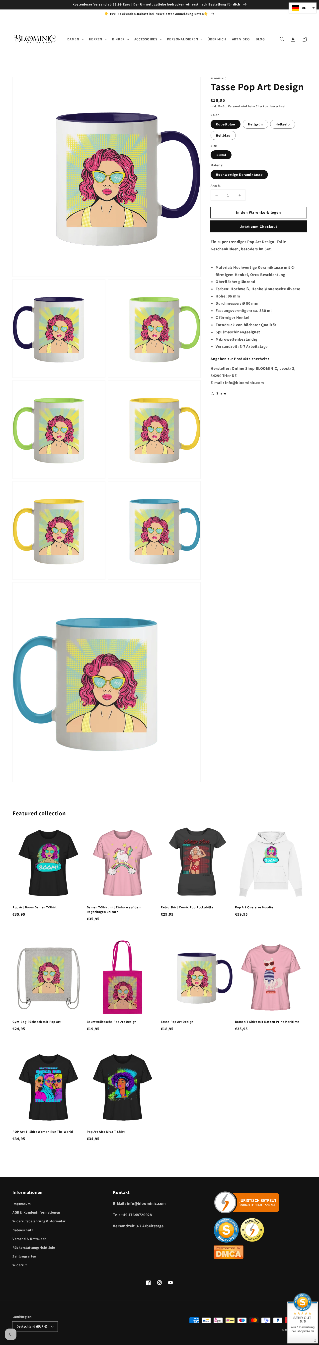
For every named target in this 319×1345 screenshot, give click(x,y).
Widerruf (19, 1265)
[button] (282, 39)
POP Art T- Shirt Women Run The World (42, 1132)
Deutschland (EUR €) (31, 1326)
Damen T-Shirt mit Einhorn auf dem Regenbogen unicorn (114, 909)
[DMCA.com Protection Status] (228, 1257)
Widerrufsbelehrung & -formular (39, 1221)
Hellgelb (282, 124)
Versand (234, 106)
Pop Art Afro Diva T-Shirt (106, 1132)
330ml (221, 155)
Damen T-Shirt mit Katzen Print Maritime (267, 1022)
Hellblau (223, 135)
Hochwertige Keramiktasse (239, 174)
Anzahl (216, 186)
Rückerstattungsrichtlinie (33, 1247)
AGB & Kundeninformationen (36, 1212)
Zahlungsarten (24, 1256)
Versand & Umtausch (29, 1239)
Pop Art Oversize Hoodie (254, 907)
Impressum (21, 1203)
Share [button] (221, 393)
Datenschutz (22, 1230)
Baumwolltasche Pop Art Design (112, 1022)
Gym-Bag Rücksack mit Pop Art (36, 1022)
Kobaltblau (225, 124)
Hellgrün (255, 124)
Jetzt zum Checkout (258, 226)
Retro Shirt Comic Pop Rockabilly (187, 907)
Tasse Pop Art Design (177, 1022)
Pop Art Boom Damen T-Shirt (34, 907)
